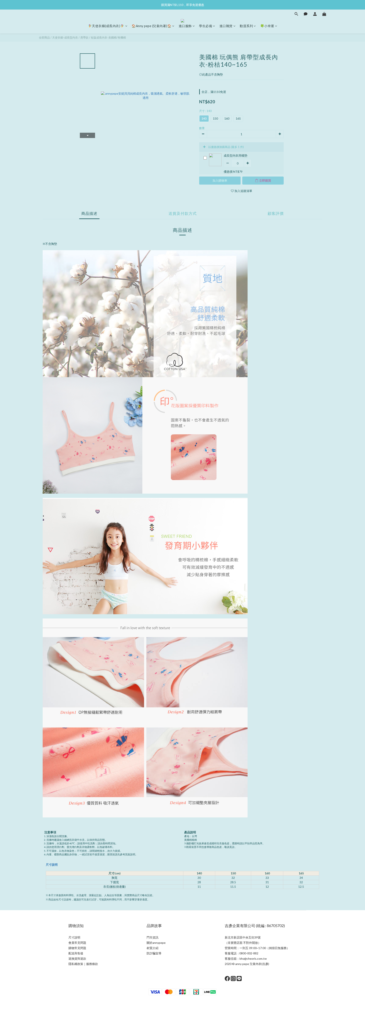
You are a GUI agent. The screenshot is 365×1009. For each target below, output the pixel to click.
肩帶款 (84, 37)
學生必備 (205, 26)
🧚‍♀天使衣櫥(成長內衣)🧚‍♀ (106, 26)
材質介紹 (152, 948)
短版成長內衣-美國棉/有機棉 (108, 37)
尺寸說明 (52, 864)
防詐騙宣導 (154, 953)
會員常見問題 (77, 942)
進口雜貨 (226, 26)
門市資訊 (152, 937)
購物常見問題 (77, 948)
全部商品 (44, 37)
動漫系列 (246, 26)
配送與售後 (75, 953)
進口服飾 (185, 26)
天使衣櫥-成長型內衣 (65, 37)
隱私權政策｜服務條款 (83, 964)
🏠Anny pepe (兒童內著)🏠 (151, 26)
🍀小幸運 (267, 26)
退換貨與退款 (77, 958)
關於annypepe (156, 942)
